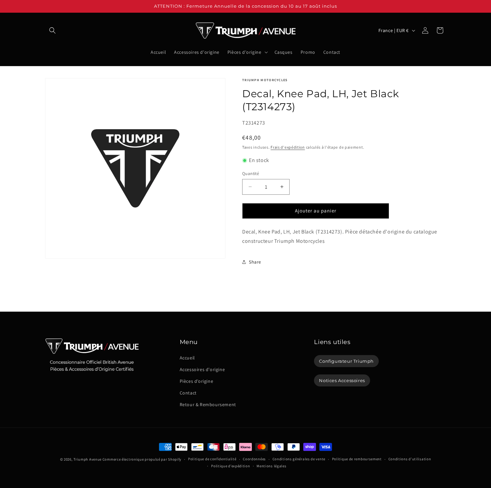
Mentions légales (271, 466)
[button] (52, 30)
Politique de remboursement (357, 459)
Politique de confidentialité (212, 459)
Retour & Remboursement (208, 404)
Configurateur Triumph (346, 361)
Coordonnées (254, 459)
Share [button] (255, 262)
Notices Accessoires (342, 380)
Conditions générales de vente (299, 459)
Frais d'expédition (288, 147)
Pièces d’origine (196, 381)
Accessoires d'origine (202, 369)
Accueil (187, 358)
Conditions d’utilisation (409, 459)
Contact (188, 393)
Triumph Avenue (87, 459)
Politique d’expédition (230, 466)
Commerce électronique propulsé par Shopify (142, 459)
